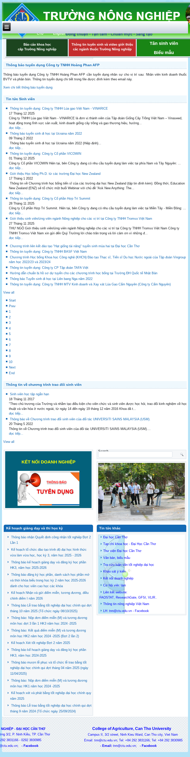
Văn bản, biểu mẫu (116, 558)
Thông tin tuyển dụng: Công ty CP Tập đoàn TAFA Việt (49, 268)
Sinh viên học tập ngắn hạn (29, 394)
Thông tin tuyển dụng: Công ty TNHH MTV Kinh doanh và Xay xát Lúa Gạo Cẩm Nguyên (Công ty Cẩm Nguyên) (90, 284)
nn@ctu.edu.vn (121, 611)
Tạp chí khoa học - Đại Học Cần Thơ (129, 544)
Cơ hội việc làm (114, 585)
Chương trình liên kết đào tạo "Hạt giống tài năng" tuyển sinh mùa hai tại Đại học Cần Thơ (75, 246)
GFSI (142, 597)
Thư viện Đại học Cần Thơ (122, 551)
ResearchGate (126, 597)
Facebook (142, 611)
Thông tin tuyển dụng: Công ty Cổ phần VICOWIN (45, 153)
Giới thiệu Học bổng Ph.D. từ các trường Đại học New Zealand (55, 174)
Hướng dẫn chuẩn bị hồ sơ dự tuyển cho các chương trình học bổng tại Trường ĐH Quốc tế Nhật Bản (83, 273)
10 (10, 362)
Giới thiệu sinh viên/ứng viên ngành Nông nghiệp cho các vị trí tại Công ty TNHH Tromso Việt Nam (81, 218)
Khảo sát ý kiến (114, 571)
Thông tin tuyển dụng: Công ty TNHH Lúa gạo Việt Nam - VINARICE (59, 108)
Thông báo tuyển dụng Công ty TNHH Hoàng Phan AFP (52, 65)
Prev (12, 306)
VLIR (151, 597)
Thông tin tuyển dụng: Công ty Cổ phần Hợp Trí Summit (50, 198)
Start (12, 300)
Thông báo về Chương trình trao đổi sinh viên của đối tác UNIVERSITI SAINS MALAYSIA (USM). (80, 419)
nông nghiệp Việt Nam (133, 604)
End (12, 373)
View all (8, 292)
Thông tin (110, 604)
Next (12, 367)
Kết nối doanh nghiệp (118, 578)
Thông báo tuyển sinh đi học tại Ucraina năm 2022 (46, 133)
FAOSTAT (106, 597)
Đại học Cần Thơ (115, 537)
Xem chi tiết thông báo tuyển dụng (27, 87)
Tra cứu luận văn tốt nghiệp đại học (128, 565)
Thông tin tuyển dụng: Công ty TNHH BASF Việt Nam (48, 251)
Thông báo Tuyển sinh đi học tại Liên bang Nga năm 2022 (51, 279)
